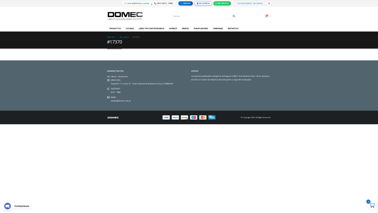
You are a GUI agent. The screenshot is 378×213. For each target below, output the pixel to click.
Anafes (185, 28)
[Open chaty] (7, 206)
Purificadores (201, 28)
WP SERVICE (223, 3)
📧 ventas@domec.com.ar (136, 3)
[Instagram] (269, 3)
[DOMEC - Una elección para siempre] (125, 16)
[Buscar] (234, 16)
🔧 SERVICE (185, 3)
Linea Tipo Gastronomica (151, 28)
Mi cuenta (258, 3)
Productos (115, 28)
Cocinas (130, 28)
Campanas (218, 28)
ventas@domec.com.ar (121, 101)
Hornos (173, 28)
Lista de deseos (245, 3)
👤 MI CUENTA (203, 3)
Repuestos (233, 28)
